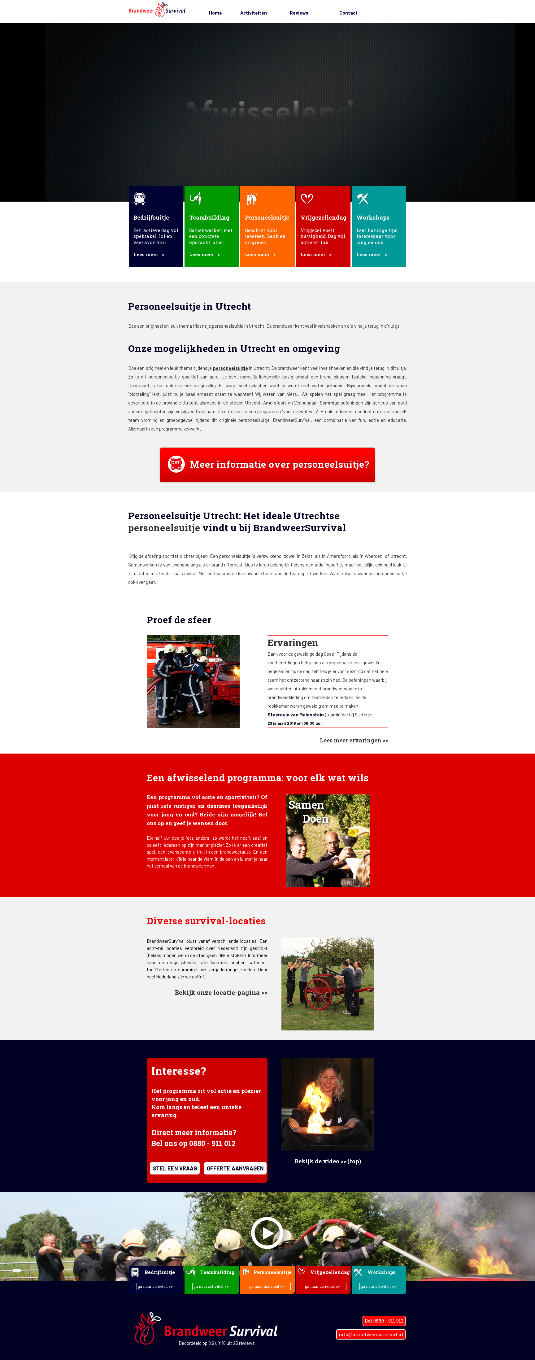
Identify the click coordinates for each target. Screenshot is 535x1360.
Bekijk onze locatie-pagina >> (221, 992)
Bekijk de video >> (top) (328, 1161)
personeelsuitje (230, 368)
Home (215, 12)
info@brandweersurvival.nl (370, 1334)
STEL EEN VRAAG (175, 1168)
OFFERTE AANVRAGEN (235, 1168)
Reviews (299, 12)
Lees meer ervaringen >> (354, 740)
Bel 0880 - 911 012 (384, 1321)
